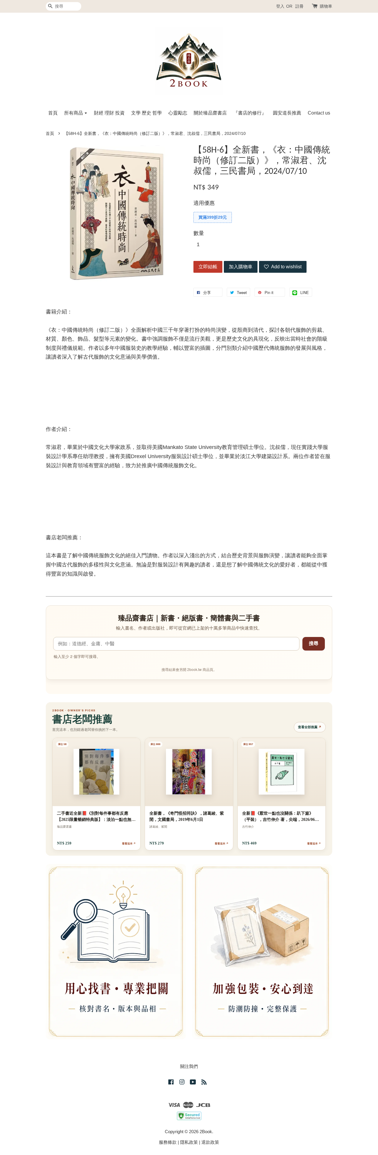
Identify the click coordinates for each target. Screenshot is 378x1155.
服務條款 (168, 1142)
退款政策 (210, 1142)
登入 (280, 6)
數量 (198, 233)
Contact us (319, 112)
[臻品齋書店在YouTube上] (193, 1082)
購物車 (326, 6)
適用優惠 (204, 203)
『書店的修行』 (249, 112)
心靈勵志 (177, 112)
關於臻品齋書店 (210, 112)
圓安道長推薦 (287, 112)
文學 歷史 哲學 (146, 112)
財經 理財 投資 (109, 112)
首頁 (53, 112)
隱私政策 (189, 1142)
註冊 (299, 6)
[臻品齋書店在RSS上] (204, 1082)
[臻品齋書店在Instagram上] (182, 1082)
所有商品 (74, 112)
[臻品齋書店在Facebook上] (171, 1082)
